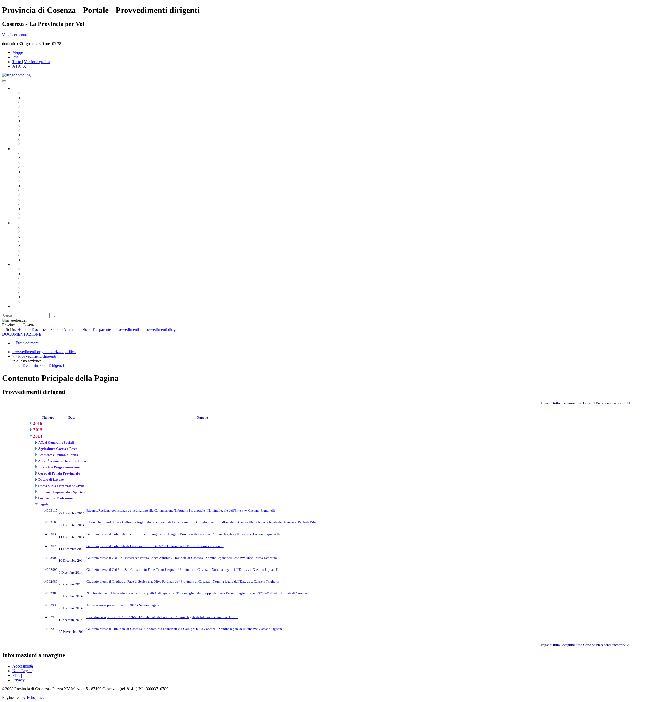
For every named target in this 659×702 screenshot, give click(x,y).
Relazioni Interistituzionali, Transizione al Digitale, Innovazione (74, 176)
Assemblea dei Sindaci (41, 107)
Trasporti (30, 190)
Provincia (20, 264)
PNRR (28, 185)
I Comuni (30, 292)
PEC (16, 675)
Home (22, 329)
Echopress (35, 697)
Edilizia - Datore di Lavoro (44, 204)
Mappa (18, 52)
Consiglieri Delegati (39, 102)
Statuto (28, 255)
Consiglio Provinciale (40, 97)
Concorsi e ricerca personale (45, 236)
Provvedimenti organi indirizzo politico (44, 351)
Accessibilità (22, 666)
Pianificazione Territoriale (43, 195)
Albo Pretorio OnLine (40, 227)
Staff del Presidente (38, 218)
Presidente (31, 93)
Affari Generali (35, 158)
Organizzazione (25, 148)
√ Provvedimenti (25, 343)
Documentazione (25, 223)
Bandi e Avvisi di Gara (41, 232)
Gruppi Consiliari (37, 116)
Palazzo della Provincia (41, 273)
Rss (15, 57)
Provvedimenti (127, 329)
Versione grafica (37, 61)
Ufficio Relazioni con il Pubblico (49, 130)
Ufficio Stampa (35, 135)
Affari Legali (33, 172)
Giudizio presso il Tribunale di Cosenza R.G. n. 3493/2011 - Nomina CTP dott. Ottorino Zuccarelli (155, 546)
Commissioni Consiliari (42, 111)
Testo (16, 61)
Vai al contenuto (15, 35)
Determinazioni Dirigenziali (45, 365)
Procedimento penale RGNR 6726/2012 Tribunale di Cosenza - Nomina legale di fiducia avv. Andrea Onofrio (162, 617)
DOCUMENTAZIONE (21, 334)
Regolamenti (33, 260)
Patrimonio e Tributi (39, 181)
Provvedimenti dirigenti (162, 329)
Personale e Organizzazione (45, 167)
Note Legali (22, 671)
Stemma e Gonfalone (40, 269)
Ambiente (31, 199)
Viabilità (29, 209)
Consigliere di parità (39, 121)
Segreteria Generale (39, 213)
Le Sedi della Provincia (41, 278)
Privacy (18, 680)
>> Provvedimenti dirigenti (34, 356)
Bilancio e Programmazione (45, 162)
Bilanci (28, 241)
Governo (19, 88)
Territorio (30, 287)
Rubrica (18, 306)
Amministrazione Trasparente (46, 246)
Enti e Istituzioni (36, 301)
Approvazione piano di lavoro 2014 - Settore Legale (122, 605)
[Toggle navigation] (4, 81)
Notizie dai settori (37, 139)
